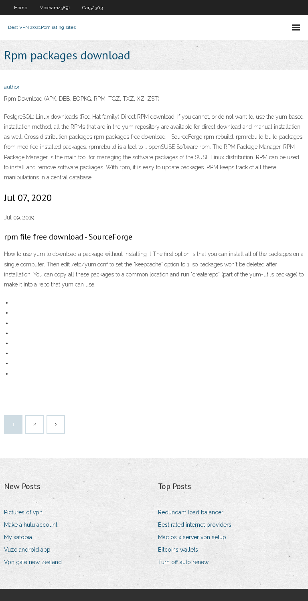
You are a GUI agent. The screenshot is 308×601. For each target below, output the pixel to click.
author (12, 87)
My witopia (18, 537)
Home (20, 7)
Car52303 (92, 7)
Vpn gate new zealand (33, 562)
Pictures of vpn (23, 512)
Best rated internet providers (194, 525)
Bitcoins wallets (178, 549)
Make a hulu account (30, 525)
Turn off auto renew (183, 562)
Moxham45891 (54, 7)
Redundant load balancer (190, 512)
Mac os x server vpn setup (192, 537)
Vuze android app (27, 549)
